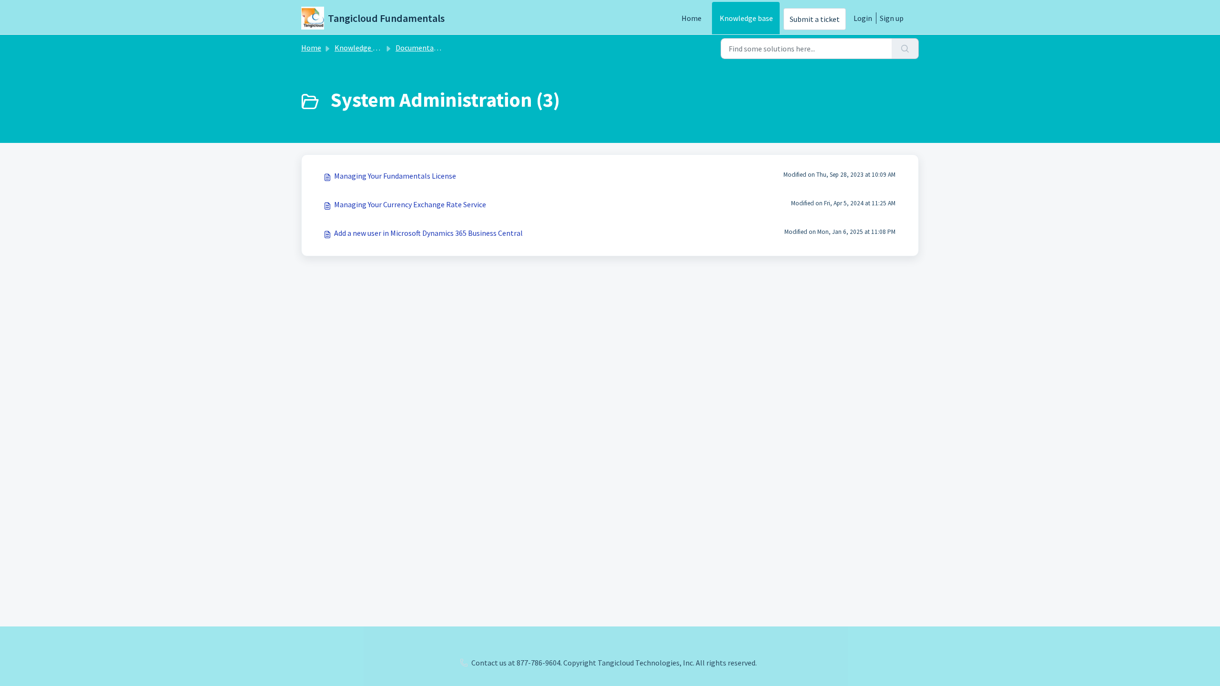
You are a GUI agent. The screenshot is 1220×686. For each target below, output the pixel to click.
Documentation (421, 47)
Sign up (892, 18)
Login (863, 18)
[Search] (905, 48)
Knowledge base (746, 18)
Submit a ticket (815, 19)
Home (691, 18)
